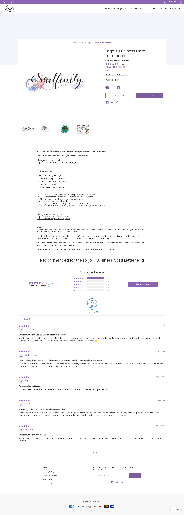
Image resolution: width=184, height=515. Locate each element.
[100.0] (92, 303)
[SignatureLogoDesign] (9, 8)
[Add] (118, 87)
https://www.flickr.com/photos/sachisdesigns (57, 162)
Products (81, 43)
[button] (171, 2)
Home (73, 43)
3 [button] (93, 452)
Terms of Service (50, 476)
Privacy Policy (48, 472)
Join (135, 475)
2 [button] (89, 452)
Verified (91, 312)
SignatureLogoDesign (90, 501)
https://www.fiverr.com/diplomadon (53, 216)
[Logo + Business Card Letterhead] (28, 129)
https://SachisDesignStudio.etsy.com (53, 218)
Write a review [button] (143, 284)
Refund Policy (48, 479)
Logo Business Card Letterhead (117, 60)
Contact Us (47, 483)
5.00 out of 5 (47, 283)
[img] (24, 326)
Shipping (108, 75)
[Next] (59, 142)
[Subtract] (107, 87)
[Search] (164, 2)
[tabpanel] (92, 200)
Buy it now (149, 95)
